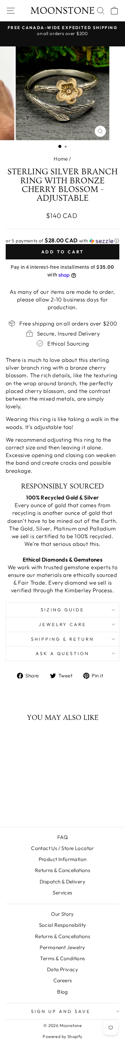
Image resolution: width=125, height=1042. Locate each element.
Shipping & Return (62, 639)
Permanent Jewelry (62, 947)
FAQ (62, 837)
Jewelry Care (63, 624)
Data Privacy (62, 969)
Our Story (62, 914)
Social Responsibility (62, 925)
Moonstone (62, 10)
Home (61, 159)
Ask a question (63, 653)
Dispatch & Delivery (62, 881)
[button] (62, 240)
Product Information (63, 859)
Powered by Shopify (62, 1036)
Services (62, 892)
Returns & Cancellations (62, 870)
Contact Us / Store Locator (62, 848)
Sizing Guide (62, 609)
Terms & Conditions (62, 958)
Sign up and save (61, 1011)
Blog (62, 992)
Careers (62, 980)
